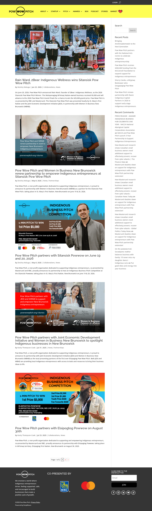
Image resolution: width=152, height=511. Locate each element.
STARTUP (54, 11)
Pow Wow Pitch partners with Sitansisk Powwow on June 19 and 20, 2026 (57, 257)
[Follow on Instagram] (118, 493)
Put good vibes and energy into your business (126, 266)
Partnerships (54, 181)
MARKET (113, 11)
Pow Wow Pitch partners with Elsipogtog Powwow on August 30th (59, 429)
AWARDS (76, 11)
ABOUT (43, 11)
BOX (86, 11)
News (58, 87)
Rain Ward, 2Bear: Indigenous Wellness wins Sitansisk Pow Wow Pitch (56, 81)
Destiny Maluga (24, 87)
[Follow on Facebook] (113, 493)
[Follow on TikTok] (133, 493)
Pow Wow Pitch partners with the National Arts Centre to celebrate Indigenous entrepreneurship (124, 56)
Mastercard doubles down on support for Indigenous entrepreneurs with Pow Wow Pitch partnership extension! (125, 170)
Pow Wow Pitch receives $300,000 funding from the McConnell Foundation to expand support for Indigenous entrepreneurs (125, 71)
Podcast (95, 11)
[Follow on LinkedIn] (123, 493)
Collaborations (49, 87)
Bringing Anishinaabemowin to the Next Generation (125, 44)
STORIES (104, 11)
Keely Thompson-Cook (26, 348)
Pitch (65, 11)
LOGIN (115, 3)
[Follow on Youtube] (128, 493)
